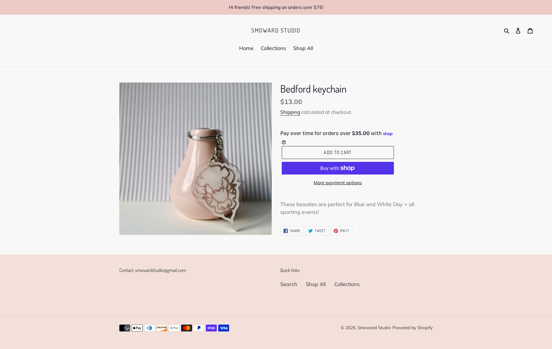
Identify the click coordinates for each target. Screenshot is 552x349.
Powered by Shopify (412, 327)
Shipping (290, 112)
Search (288, 284)
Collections (347, 284)
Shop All (316, 284)
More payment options (338, 182)
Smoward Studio (275, 30)
